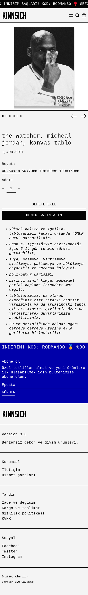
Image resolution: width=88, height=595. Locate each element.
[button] (77, 15)
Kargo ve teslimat (21, 508)
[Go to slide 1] (3, 116)
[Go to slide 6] (21, 116)
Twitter (10, 551)
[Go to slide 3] (10, 116)
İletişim (11, 470)
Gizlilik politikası (23, 513)
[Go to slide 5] (17, 116)
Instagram (12, 557)
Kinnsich (21, 576)
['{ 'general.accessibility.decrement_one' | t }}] (3, 188)
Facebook (11, 546)
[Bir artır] (19, 188)
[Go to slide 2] (6, 116)
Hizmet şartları (19, 475)
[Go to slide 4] (14, 116)
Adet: (7, 180)
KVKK (6, 519)
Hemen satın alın (44, 215)
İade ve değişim (19, 503)
